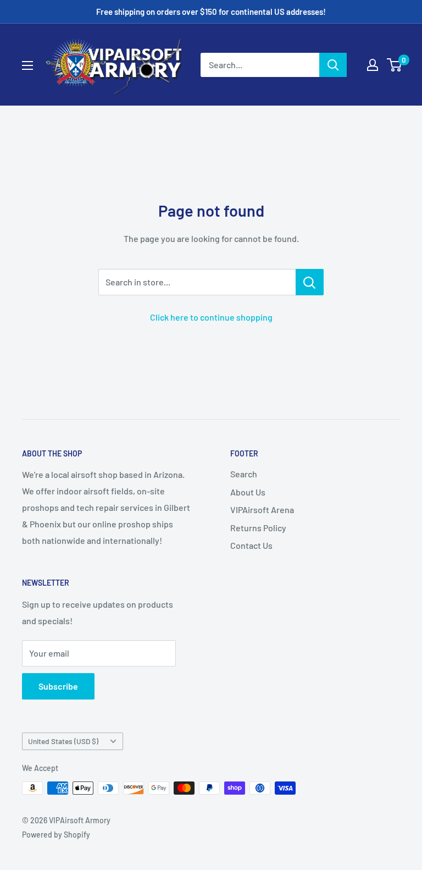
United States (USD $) (63, 741)
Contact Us (251, 545)
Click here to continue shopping (211, 317)
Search (243, 474)
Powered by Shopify (56, 834)
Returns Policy (258, 527)
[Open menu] (27, 65)
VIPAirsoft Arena (262, 509)
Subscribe (58, 686)
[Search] (333, 65)
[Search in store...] (310, 282)
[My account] (372, 65)
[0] (395, 64)
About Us (247, 492)
